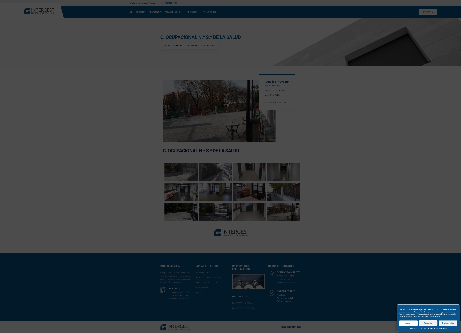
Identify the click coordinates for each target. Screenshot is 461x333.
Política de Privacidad (431, 328)
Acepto (408, 323)
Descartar (428, 323)
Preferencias (448, 323)
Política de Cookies (416, 328)
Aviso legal (443, 328)
